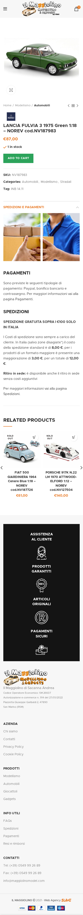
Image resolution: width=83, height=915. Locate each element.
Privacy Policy (13, 746)
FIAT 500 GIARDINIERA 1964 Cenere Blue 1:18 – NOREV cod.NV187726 (22, 481)
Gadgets (9, 799)
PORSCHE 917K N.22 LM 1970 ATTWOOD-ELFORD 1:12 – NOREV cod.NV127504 (61, 481)
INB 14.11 (17, 189)
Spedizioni (10, 828)
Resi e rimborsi (14, 843)
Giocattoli (10, 791)
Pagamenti (11, 836)
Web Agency (52, 900)
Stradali (65, 181)
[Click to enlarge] (11, 90)
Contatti (9, 739)
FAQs (7, 820)
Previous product (68, 105)
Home (7, 105)
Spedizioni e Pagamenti (23, 207)
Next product (77, 105)
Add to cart (18, 158)
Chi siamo (10, 731)
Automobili (42, 105)
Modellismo (23, 105)
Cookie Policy (13, 754)
